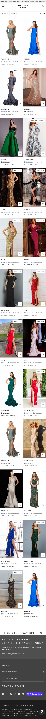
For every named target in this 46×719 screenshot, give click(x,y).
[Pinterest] (11, 694)
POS (15, 716)
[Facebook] (3, 694)
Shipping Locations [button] (9, 678)
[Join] (41, 653)
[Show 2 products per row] (44, 13)
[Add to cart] (20, 53)
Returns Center (33, 712)
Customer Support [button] (9, 672)
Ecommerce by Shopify (30, 716)
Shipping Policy (8, 712)
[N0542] (11, 137)
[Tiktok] (7, 694)
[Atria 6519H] (11, 388)
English (7, 705)
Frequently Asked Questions (13, 714)
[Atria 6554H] (11, 438)
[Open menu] (5, 6)
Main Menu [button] (6, 665)
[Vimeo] (23, 694)
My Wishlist (29, 714)
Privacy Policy (7, 716)
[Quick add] (20, 103)
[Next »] (29, 622)
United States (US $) (23, 705)
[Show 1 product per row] (40, 13)
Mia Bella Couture (10, 710)
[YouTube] (19, 694)
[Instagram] (15, 694)
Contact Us (27, 710)
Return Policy (20, 712)
